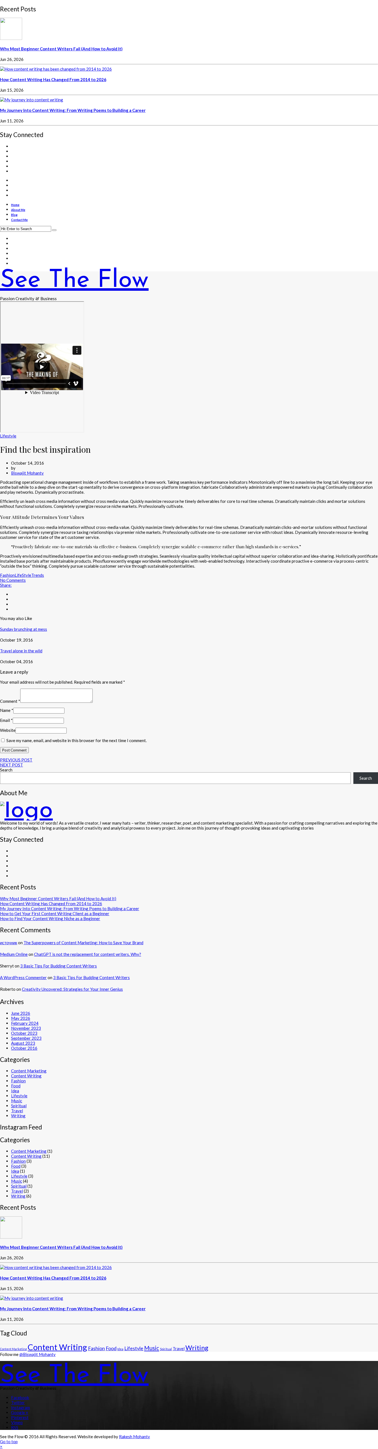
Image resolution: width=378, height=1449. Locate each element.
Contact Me (19, 220)
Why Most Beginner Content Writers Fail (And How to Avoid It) (61, 48)
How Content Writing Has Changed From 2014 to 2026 (53, 79)
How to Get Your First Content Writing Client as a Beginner (54, 913)
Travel (17, 1110)
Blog (14, 215)
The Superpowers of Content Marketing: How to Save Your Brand (83, 942)
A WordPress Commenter (23, 977)
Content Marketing (28, 1070)
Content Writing (26, 1075)
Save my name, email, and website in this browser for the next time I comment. (76, 740)
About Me (18, 210)
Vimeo (17, 1422)
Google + (19, 1412)
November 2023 (26, 1028)
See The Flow (74, 280)
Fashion (7, 575)
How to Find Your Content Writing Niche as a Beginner (50, 918)
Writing (18, 1115)
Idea (15, 1090)
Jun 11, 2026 (12, 120)
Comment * (10, 701)
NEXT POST (11, 764)
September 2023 (26, 1038)
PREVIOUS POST (16, 759)
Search (6, 769)
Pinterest (20, 1417)
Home (15, 205)
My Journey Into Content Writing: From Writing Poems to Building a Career (73, 110)
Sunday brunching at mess (23, 629)
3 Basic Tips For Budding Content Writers (58, 965)
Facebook (20, 1397)
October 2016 (24, 1048)
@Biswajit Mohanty (37, 1354)
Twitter (18, 1402)
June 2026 (20, 1013)
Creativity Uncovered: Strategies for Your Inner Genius (72, 989)
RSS (14, 1427)
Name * (6, 710)
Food (15, 1085)
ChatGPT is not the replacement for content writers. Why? (87, 954)
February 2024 (24, 1023)
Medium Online (14, 954)
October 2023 (24, 1033)
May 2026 (20, 1018)
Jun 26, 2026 (12, 59)
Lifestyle (8, 435)
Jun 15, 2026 (12, 89)
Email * (6, 720)
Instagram (20, 1407)
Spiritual (19, 1105)
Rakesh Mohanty (134, 1436)
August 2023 (23, 1043)
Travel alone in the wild (21, 650)
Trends (37, 575)
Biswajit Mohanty (27, 472)
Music (16, 1100)
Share (6, 585)
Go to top (9, 1441)
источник (8, 942)
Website (7, 730)
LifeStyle (23, 575)
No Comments (13, 580)
